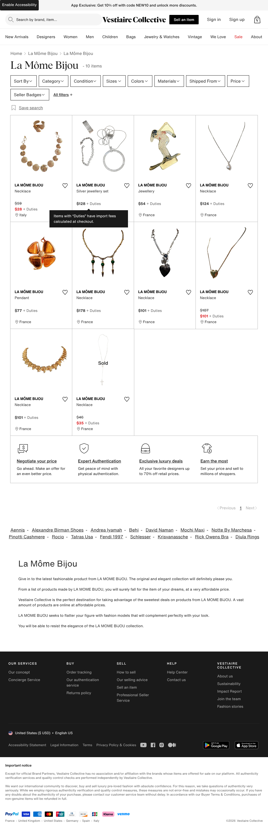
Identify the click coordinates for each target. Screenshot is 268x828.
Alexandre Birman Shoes (57, 530)
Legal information (64, 745)
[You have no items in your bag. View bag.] (257, 19)
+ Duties (30, 209)
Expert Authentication (99, 461)
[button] (257, 19)
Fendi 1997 (111, 537)
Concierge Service (24, 680)
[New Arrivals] (32, 37)
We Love (218, 37)
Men (90, 37)
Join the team (229, 699)
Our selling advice (132, 680)
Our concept (19, 672)
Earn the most (214, 461)
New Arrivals (16, 37)
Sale (238, 37)
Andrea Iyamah (106, 530)
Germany (72, 821)
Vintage (195, 37)
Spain (86, 821)
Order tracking (79, 672)
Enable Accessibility (19, 5)
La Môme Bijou (43, 53)
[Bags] (140, 37)
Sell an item (184, 19)
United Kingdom (29, 821)
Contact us (176, 680)
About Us (259, 37)
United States (53, 821)
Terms (87, 745)
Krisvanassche (173, 537)
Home (16, 53)
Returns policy (78, 693)
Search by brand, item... (36, 19)
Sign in (214, 19)
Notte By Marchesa (231, 530)
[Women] (82, 37)
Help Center (177, 672)
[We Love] (230, 37)
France (10, 821)
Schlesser (140, 537)
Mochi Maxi (193, 530)
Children (110, 37)
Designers (46, 37)
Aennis (17, 530)
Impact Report (229, 691)
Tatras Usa (82, 537)
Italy (96, 821)
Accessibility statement (27, 745)
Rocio (58, 537)
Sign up (237, 19)
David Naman (160, 530)
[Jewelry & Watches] (183, 37)
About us (225, 676)
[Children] (122, 37)
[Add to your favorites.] (65, 185)
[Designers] (59, 37)
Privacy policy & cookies (116, 745)
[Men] (98, 37)
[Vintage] (206, 37)
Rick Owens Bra (211, 537)
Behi (134, 530)
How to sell (126, 672)
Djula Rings (247, 537)
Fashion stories (230, 706)
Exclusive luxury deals (161, 461)
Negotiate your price (37, 461)
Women (70, 37)
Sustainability (229, 684)
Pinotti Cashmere (27, 537)
